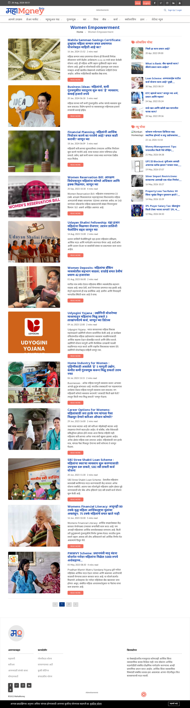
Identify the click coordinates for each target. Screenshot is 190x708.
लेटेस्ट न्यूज (157, 19)
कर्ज (115, 19)
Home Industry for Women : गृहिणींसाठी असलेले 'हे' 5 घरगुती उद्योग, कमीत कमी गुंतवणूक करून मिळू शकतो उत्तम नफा (94, 368)
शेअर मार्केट (32, 19)
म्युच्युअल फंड (53, 19)
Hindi (138, 3)
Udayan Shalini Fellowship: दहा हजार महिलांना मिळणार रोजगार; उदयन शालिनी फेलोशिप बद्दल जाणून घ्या (94, 226)
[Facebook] (155, 3)
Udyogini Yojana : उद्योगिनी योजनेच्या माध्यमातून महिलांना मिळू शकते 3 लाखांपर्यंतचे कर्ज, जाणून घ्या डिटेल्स (92, 316)
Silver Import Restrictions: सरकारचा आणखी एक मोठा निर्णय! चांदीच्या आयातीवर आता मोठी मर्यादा (163, 180)
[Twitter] (161, 3)
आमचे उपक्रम (15, 19)
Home (80, 32)
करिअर (11, 664)
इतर (142, 19)
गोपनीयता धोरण (45, 659)
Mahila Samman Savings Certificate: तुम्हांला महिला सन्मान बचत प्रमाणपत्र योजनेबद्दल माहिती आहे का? (94, 43)
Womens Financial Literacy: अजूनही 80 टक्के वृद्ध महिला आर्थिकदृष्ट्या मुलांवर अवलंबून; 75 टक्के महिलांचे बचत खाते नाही (95, 510)
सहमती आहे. (174, 704)
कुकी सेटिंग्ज (43, 670)
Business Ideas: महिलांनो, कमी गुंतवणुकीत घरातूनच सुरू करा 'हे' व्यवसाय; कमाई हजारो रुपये (93, 90)
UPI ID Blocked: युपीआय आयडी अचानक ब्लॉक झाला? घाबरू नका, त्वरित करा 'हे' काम (162, 165)
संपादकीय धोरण (45, 676)
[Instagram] (167, 3)
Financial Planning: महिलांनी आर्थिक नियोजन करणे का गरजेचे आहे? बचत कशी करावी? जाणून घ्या (93, 135)
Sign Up (171, 10)
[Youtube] (180, 3)
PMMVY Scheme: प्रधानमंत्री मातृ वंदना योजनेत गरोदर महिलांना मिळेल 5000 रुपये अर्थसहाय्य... (93, 557)
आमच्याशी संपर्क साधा (18, 670)
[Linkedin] (173, 3)
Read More (75, 80)
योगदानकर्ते (13, 676)
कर (85, 19)
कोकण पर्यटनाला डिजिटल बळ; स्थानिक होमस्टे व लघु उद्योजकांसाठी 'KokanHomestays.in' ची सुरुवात (163, 136)
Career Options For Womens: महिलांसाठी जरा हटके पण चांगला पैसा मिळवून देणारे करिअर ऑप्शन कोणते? (90, 413)
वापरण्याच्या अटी (45, 664)
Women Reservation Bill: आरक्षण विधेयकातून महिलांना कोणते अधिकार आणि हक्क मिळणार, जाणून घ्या (94, 181)
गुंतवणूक (71, 19)
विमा (96, 19)
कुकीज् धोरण (96, 704)
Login (179, 10)
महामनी (11, 659)
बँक (104, 19)
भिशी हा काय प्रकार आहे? (157, 49)
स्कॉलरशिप (130, 19)
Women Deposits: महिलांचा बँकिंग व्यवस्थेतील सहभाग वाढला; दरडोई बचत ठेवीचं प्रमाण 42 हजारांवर (95, 271)
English (146, 3)
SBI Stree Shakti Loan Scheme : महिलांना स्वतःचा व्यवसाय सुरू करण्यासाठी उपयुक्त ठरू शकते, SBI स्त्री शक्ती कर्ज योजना (93, 465)
